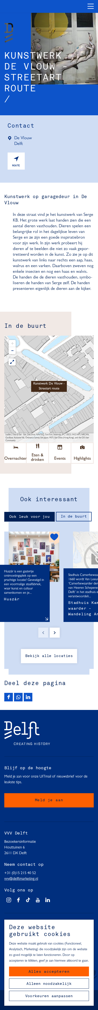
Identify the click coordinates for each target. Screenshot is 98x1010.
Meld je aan (49, 800)
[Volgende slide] (55, 633)
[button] (49, 389)
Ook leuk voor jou (29, 517)
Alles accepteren (49, 972)
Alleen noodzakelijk (49, 984)
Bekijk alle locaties (49, 656)
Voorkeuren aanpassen (49, 996)
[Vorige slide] (43, 633)
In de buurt (74, 517)
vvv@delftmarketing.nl (21, 879)
